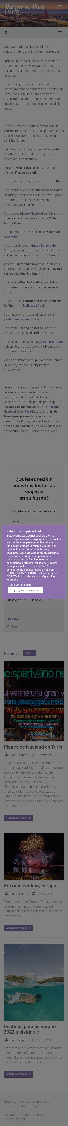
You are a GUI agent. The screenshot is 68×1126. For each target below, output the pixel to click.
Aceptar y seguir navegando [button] (25, 590)
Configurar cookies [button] (19, 584)
